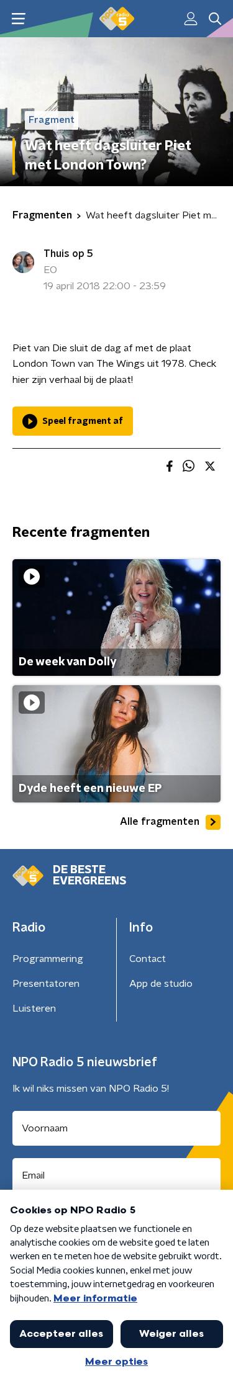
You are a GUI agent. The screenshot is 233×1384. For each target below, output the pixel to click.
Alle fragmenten (159, 822)
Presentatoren (46, 984)
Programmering (47, 959)
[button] (18, 18)
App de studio (161, 984)
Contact (147, 959)
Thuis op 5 (68, 254)
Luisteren (34, 1008)
